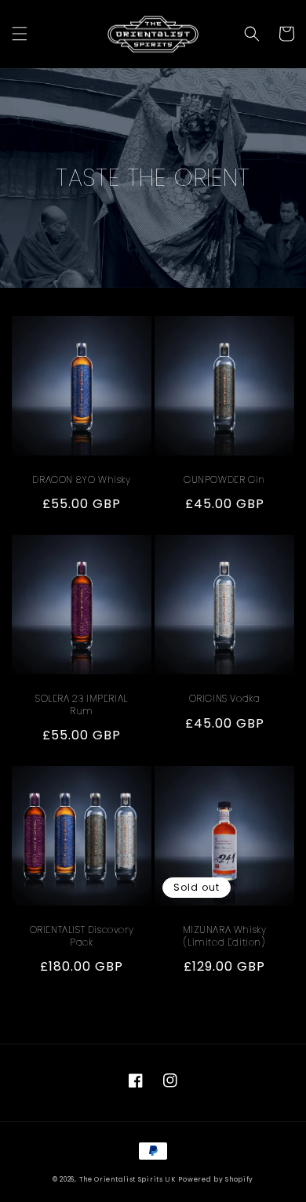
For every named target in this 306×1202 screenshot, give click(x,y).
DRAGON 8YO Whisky (81, 480)
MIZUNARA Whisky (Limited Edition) (225, 936)
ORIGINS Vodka (224, 698)
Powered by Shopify (215, 1179)
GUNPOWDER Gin (224, 480)
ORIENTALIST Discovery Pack (82, 936)
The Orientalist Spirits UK (127, 1179)
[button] (19, 33)
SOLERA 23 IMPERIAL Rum (81, 704)
